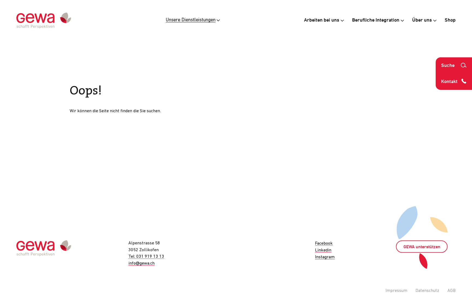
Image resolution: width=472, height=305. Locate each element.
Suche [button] (448, 66)
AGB (451, 291)
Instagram (325, 257)
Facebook (324, 243)
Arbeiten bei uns (322, 20)
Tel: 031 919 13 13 (146, 256)
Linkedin (323, 250)
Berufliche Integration (376, 20)
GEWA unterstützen (421, 247)
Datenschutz (427, 291)
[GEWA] (43, 21)
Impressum (396, 291)
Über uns (422, 20)
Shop (450, 20)
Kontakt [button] (449, 82)
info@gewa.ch (141, 263)
